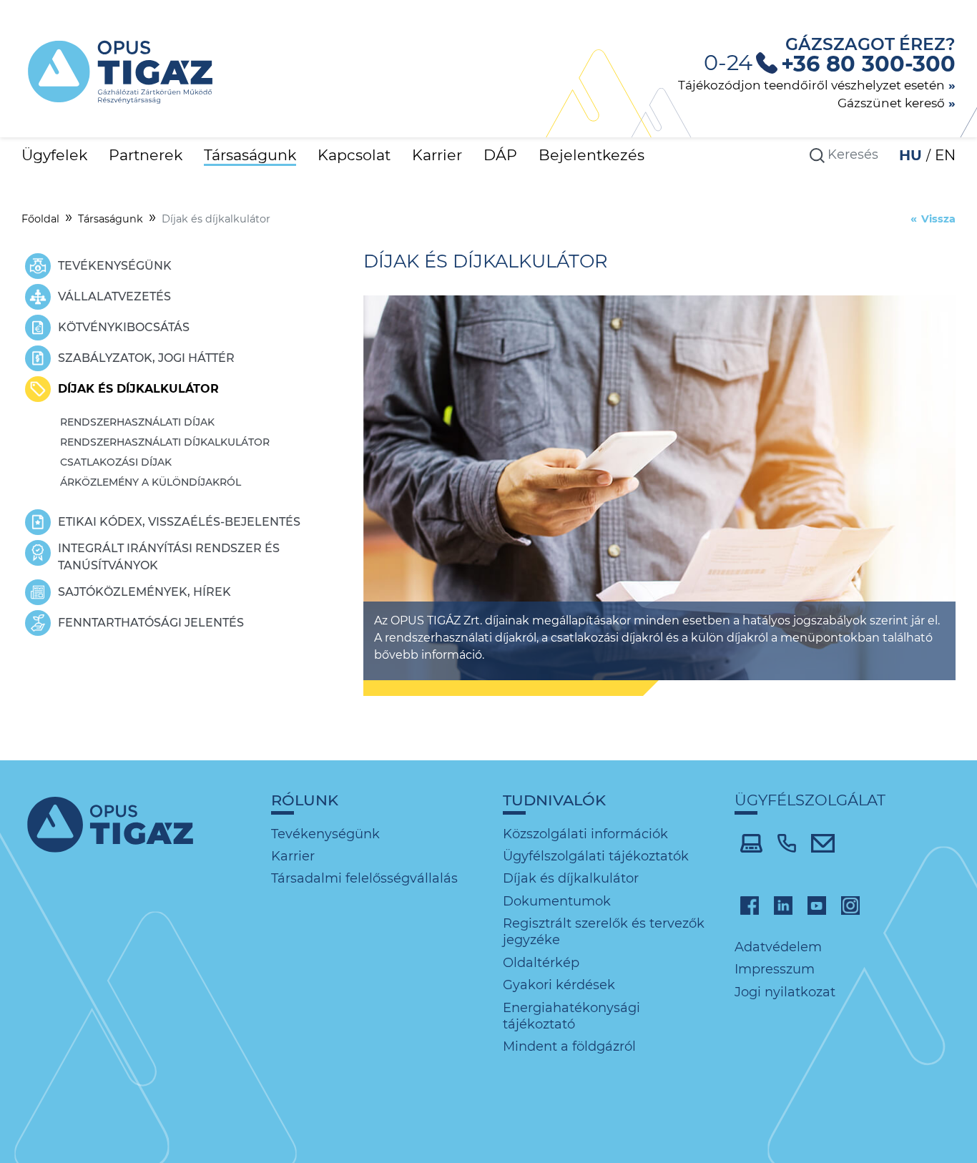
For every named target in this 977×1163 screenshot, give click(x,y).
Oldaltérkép (541, 963)
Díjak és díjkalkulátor (571, 878)
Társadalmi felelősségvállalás (364, 878)
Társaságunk (250, 155)
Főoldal (40, 218)
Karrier (437, 155)
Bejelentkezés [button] (591, 155)
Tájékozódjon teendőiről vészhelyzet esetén (811, 84)
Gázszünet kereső (891, 102)
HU (912, 155)
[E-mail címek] (823, 842)
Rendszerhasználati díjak (137, 422)
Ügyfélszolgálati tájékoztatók (596, 856)
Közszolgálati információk (585, 834)
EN (945, 155)
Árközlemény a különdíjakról (150, 482)
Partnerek (145, 155)
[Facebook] (749, 905)
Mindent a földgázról (569, 1046)
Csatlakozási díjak (116, 462)
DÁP (500, 155)
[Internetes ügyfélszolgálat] (751, 842)
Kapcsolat (354, 155)
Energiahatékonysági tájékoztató (571, 1016)
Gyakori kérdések (559, 985)
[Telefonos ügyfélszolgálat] (786, 842)
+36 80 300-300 (868, 64)
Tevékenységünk (325, 834)
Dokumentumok (557, 901)
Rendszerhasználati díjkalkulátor (165, 442)
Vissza (938, 218)
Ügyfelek (54, 155)
